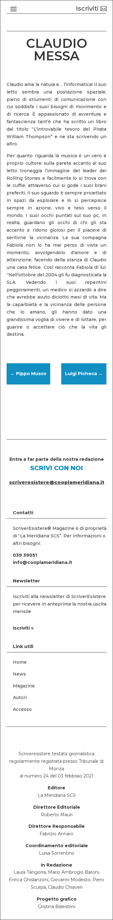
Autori (20, 697)
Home (20, 662)
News (19, 674)
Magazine (24, 686)
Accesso (22, 709)
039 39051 (25, 555)
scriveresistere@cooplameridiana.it (56, 482)
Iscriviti (87, 8)
